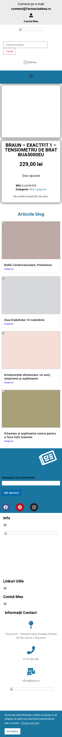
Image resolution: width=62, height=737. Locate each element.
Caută (9, 51)
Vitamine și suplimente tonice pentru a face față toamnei (30, 435)
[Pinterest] (20, 507)
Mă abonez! (11, 492)
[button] (31, 76)
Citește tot (8, 269)
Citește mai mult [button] (30, 723)
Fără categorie (37, 189)
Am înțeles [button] (12, 731)
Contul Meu (31, 21)
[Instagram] (34, 507)
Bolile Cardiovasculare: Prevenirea (28, 265)
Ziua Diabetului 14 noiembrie (24, 320)
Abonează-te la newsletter (19, 477)
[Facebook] (6, 507)
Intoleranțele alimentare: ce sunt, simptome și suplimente (27, 376)
